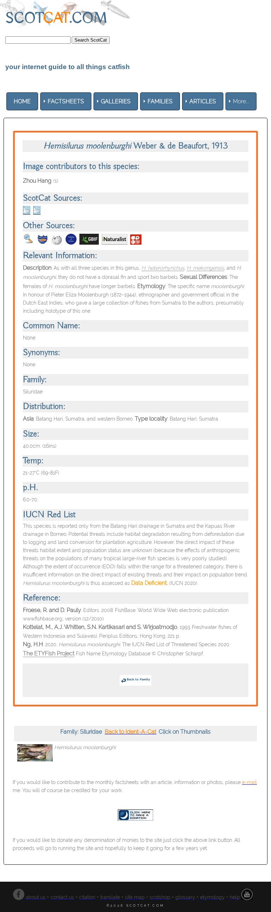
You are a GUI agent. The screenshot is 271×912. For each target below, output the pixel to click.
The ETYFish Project (48, 653)
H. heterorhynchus (162, 268)
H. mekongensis (205, 268)
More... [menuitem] (241, 101)
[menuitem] (22, 101)
